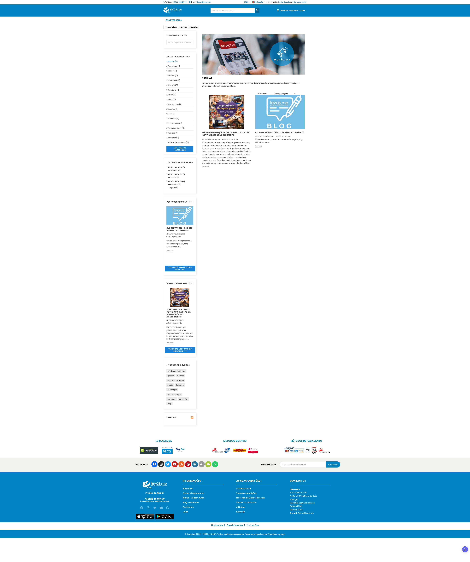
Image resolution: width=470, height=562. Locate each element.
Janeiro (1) (174, 177)
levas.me (180, 385)
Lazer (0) (171, 114)
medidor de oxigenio (176, 371)
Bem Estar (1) (173, 90)
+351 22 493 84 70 (179, 2)
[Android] (208, 464)
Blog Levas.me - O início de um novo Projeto (179, 229)
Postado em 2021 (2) (175, 181)
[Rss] (181, 464)
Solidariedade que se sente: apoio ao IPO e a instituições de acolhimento (178, 313)
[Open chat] (465, 549)
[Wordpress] (195, 464)
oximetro (171, 399)
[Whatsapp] (215, 464)
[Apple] (202, 464)
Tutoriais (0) (173, 133)
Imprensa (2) (173, 137)
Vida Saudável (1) (175, 104)
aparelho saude (174, 394)
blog (169, 403)
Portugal (294, 499)
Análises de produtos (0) (178, 142)
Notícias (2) (173, 61)
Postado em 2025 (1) (175, 167)
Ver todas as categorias (180, 149)
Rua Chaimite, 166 (298, 492)
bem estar (183, 399)
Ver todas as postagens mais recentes (180, 350)
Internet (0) (173, 75)
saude (170, 385)
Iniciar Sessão (284, 2)
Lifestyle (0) (173, 85)
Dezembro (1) (175, 170)
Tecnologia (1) (174, 66)
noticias (180, 376)
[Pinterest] (188, 464)
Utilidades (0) (173, 118)
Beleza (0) (172, 99)
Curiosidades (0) (175, 123)
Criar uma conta (299, 2)
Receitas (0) (173, 109)
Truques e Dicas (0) (176, 128)
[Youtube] (175, 464)
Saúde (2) (172, 95)
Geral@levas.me (204, 2)
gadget (171, 376)
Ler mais (169, 250)
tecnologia (172, 389)
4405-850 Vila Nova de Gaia (303, 496)
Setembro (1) (175, 184)
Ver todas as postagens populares (180, 268)
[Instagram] (161, 464)
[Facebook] (154, 464)
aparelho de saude (176, 380)
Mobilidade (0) (174, 80)
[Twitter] (168, 464)
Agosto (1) (174, 188)
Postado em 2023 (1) (175, 174)
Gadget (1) (172, 71)
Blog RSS (171, 417)
